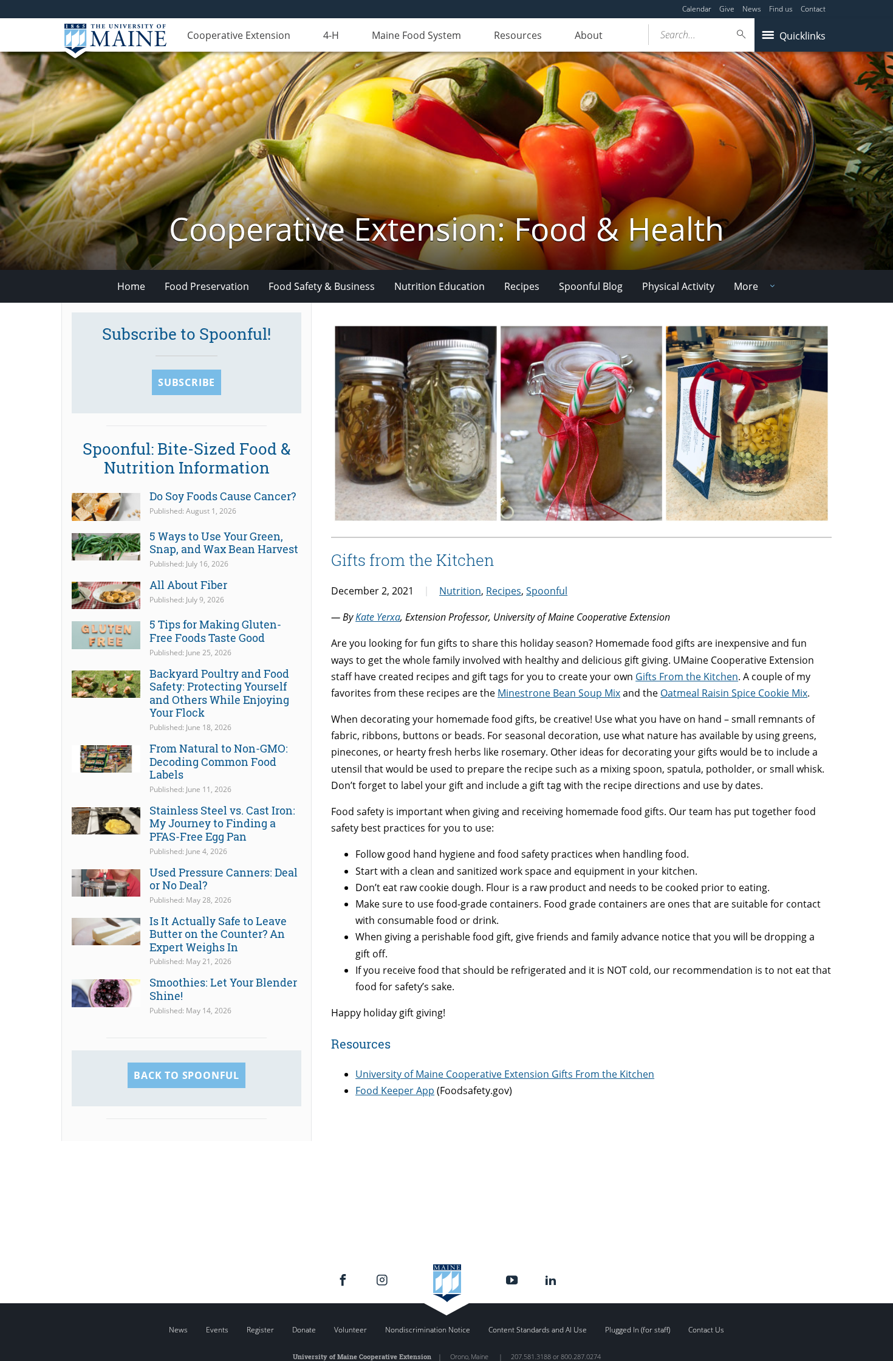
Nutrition (460, 591)
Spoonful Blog (591, 286)
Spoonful (546, 591)
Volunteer (350, 1330)
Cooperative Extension (238, 35)
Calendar (696, 9)
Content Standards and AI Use (537, 1330)
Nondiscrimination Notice (427, 1330)
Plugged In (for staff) (637, 1330)
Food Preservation (207, 286)
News (751, 9)
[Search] (742, 34)
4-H (331, 35)
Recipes (521, 286)
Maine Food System (416, 35)
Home (131, 286)
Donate (304, 1330)
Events (217, 1330)
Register (260, 1330)
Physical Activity (678, 286)
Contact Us (706, 1330)
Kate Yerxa (377, 617)
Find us (781, 9)
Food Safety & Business (322, 286)
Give (726, 9)
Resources (518, 35)
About (589, 35)
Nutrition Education (439, 286)
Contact (813, 9)
